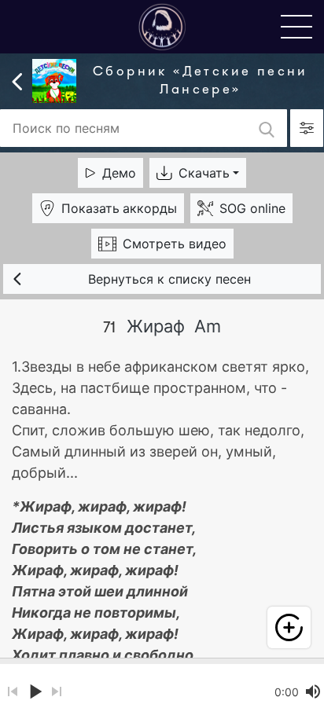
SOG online (252, 208)
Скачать (204, 173)
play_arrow (34, 691)
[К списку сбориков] (17, 80)
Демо (119, 173)
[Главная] (162, 26)
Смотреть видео (174, 243)
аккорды (119, 208)
